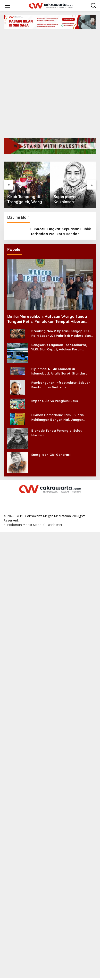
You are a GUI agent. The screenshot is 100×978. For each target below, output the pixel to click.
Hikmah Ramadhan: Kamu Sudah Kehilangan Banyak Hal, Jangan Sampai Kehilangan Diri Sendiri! (57, 417)
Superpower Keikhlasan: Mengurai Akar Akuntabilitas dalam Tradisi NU (72, 199)
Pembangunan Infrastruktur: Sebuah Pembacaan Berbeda (61, 385)
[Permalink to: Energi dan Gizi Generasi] (17, 462)
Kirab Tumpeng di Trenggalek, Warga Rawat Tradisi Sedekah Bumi (25, 199)
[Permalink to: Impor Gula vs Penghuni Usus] (17, 403)
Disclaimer (54, 525)
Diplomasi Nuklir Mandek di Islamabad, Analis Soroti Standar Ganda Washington (58, 371)
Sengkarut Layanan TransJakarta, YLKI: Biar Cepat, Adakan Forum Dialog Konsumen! (59, 347)
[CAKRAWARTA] (51, 5)
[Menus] (7, 5)
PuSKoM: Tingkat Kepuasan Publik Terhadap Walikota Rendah (60, 231)
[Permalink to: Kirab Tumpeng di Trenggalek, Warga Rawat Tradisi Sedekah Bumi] (27, 185)
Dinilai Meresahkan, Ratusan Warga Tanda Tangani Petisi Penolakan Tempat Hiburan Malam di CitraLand (47, 319)
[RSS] (50, 499)
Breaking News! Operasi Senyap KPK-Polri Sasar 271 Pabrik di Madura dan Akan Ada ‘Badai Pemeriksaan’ (61, 333)
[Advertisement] (50, 81)
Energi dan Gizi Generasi (50, 455)
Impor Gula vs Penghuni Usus (54, 401)
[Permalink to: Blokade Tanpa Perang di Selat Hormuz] (17, 438)
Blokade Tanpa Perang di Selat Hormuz (56, 433)
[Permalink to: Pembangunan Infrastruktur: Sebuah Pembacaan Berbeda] (17, 387)
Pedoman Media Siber (24, 525)
